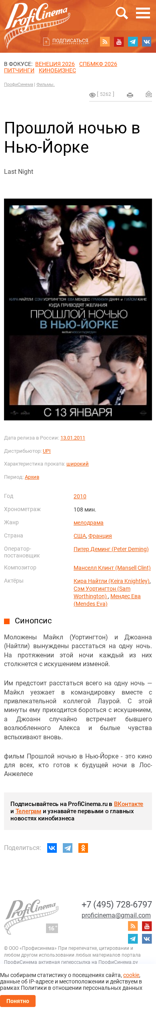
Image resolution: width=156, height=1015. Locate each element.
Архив (32, 477)
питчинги (19, 70)
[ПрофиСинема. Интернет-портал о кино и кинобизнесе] (37, 16)
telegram (132, 41)
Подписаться (70, 41)
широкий (77, 464)
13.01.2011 (72, 438)
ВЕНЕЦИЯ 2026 (55, 64)
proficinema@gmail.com (116, 915)
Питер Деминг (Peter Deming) (111, 549)
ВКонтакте (128, 804)
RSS (104, 41)
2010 (80, 496)
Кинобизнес (57, 70)
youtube (118, 41)
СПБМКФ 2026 (98, 64)
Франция (100, 536)
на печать (130, 95)
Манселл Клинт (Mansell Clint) (112, 568)
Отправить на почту (149, 94)
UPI (47, 451)
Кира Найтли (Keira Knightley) (112, 581)
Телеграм (28, 811)
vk (146, 41)
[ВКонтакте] (52, 848)
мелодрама (89, 522)
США (80, 536)
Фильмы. (45, 84)
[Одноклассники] (83, 848)
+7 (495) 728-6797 (117, 905)
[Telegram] (67, 848)
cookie (131, 975)
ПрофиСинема (18, 84)
